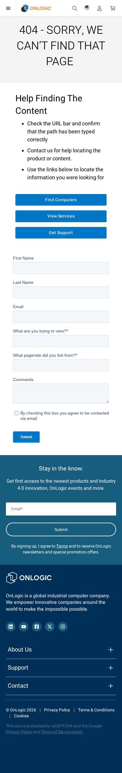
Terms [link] (62, 546)
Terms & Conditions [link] (96, 710)
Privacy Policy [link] (57, 710)
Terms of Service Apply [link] (62, 732)
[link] (36, 8)
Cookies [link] (21, 716)
